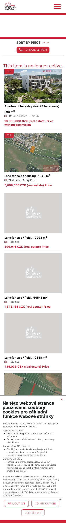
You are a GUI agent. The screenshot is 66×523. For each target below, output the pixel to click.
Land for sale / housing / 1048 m (27, 176)
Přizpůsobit (33, 513)
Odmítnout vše (45, 503)
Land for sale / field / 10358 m (25, 357)
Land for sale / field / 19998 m (25, 237)
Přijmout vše (16, 503)
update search (36, 49)
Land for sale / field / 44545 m (25, 297)
